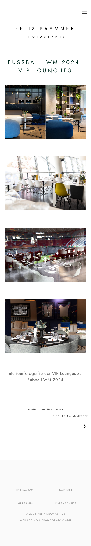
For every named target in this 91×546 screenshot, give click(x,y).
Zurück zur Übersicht (45, 409)
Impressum (25, 503)
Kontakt (66, 489)
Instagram (25, 489)
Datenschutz (66, 503)
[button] (84, 11)
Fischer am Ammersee (70, 416)
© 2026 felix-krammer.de (46, 514)
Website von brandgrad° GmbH (45, 520)
